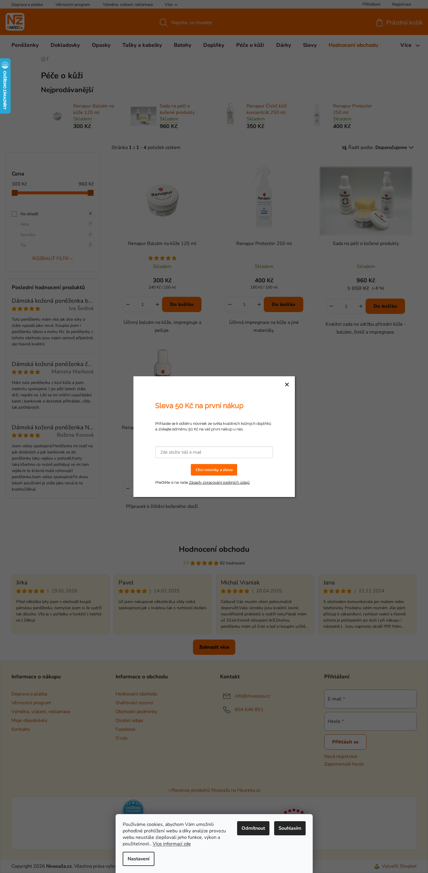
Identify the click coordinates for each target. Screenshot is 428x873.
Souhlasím (290, 828)
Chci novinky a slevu (214, 469)
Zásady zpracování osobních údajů (219, 482)
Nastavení (138, 859)
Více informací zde (172, 844)
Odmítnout (253, 828)
